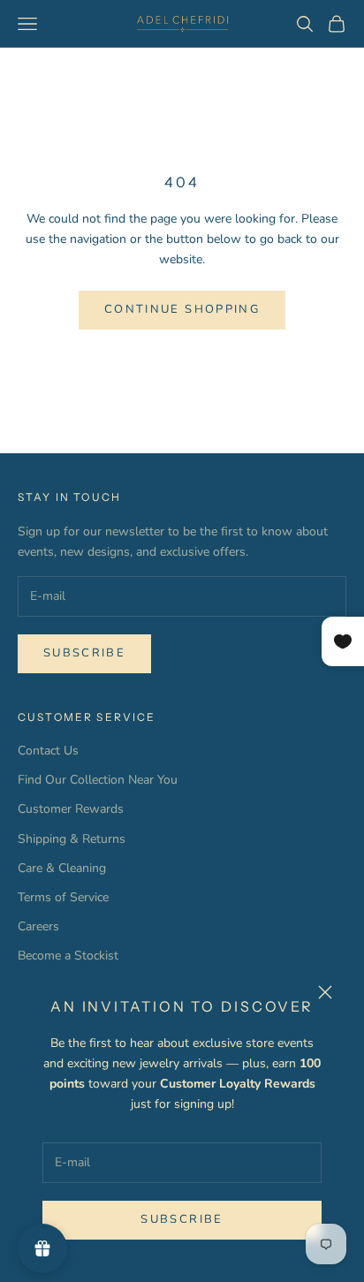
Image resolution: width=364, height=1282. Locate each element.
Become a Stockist (68, 955)
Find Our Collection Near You (98, 779)
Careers (38, 926)
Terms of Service (63, 897)
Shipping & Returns (71, 839)
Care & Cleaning (62, 868)
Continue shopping (182, 309)
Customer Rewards (71, 808)
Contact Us (48, 750)
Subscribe (181, 1219)
